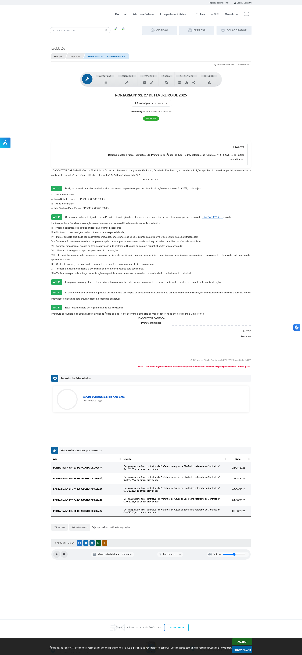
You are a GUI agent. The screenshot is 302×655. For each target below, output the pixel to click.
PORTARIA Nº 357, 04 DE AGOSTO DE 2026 (76, 500)
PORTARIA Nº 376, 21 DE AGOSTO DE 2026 (76, 467)
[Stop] (64, 554)
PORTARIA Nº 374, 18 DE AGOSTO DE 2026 (76, 478)
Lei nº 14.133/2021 (211, 217)
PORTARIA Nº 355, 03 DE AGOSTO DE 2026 (76, 511)
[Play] (56, 554)
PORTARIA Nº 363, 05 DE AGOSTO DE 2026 (76, 489)
